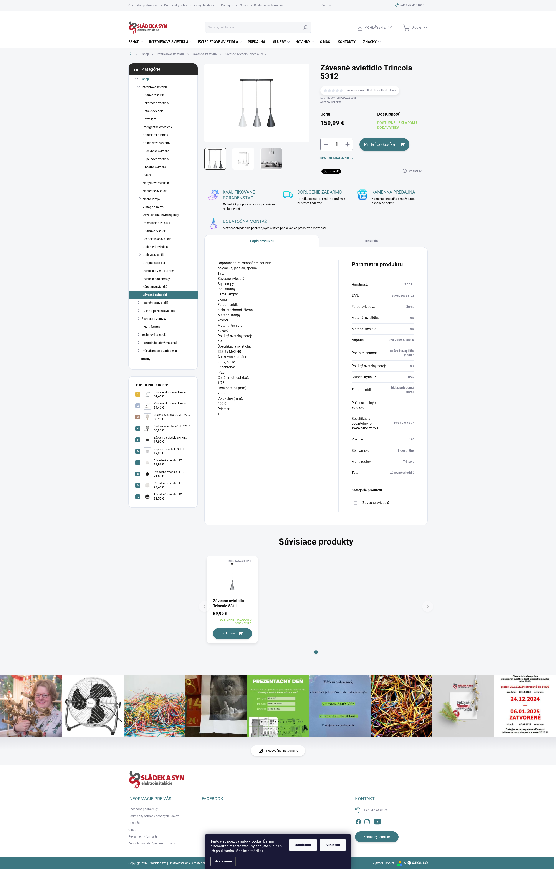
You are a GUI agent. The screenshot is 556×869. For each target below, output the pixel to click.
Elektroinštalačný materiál (159, 342)
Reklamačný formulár (268, 5)
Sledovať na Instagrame (282, 750)
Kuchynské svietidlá (156, 151)
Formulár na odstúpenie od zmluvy (151, 843)
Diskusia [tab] (371, 241)
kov (412, 317)
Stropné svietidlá (154, 263)
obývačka (396, 351)
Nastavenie (223, 861)
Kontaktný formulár (377, 837)
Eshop (145, 79)
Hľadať (306, 27)
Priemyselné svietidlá (157, 223)
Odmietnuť (303, 845)
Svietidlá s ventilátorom (158, 271)
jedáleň (409, 355)
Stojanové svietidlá (155, 246)
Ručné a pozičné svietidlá (158, 311)
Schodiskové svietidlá (157, 239)
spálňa (409, 351)
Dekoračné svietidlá (156, 103)
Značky (145, 359)
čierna (410, 306)
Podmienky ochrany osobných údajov (189, 5)
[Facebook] (358, 821)
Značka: (330, 101)
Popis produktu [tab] (262, 241)
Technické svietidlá (154, 334)
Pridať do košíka (379, 144)
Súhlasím (333, 845)
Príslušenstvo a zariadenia (159, 351)
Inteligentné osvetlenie (158, 127)
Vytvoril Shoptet (383, 863)
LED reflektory (151, 326)
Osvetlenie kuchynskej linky (161, 215)
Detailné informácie (334, 158)
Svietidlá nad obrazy (156, 279)
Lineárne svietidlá (154, 167)
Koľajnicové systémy (156, 143)
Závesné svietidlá (155, 294)
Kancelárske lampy (155, 135)
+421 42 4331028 (376, 810)
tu (261, 851)
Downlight (149, 119)
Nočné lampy (151, 199)
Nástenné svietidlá (155, 191)
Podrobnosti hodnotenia (381, 90)
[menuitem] (136, 41)
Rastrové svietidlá (155, 231)
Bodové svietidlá (154, 95)
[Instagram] (367, 821)
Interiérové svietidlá (155, 87)
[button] (316, 652)
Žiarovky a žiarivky (154, 319)
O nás (244, 5)
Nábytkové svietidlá (156, 183)
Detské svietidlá (153, 111)
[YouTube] (377, 821)
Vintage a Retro (153, 207)
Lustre (147, 175)
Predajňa (227, 5)
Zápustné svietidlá (155, 286)
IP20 (411, 377)
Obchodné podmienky (143, 5)
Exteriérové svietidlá (155, 303)
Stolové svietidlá (153, 255)
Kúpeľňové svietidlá (156, 159)
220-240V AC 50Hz (401, 340)
